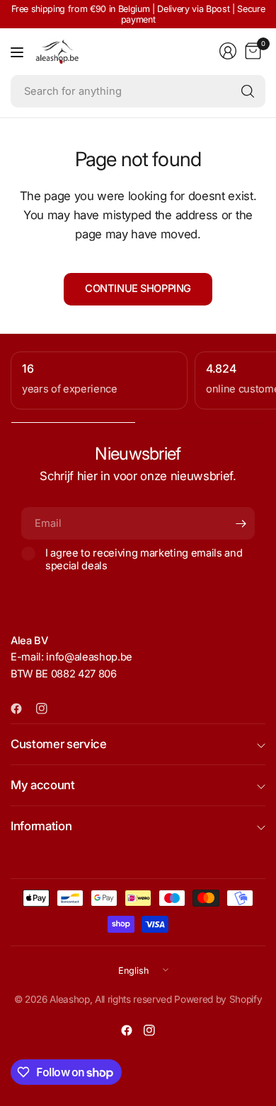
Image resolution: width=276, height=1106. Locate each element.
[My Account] (228, 51)
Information (41, 826)
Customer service (59, 744)
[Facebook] (22, 708)
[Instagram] (47, 708)
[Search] (247, 91)
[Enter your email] (240, 523)
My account (43, 785)
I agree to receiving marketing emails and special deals (143, 559)
